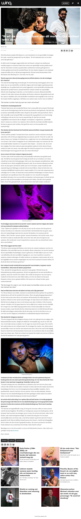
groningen (20, 441)
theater (4, 441)
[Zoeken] (72, 3)
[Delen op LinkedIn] (64, 51)
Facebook (15, 430)
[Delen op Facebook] (62, 51)
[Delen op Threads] (69, 51)
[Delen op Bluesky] (72, 51)
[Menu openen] (78, 3)
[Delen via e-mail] (67, 51)
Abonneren (65, 3)
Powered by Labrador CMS (40, 516)
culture (11, 441)
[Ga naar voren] (6, 3)
